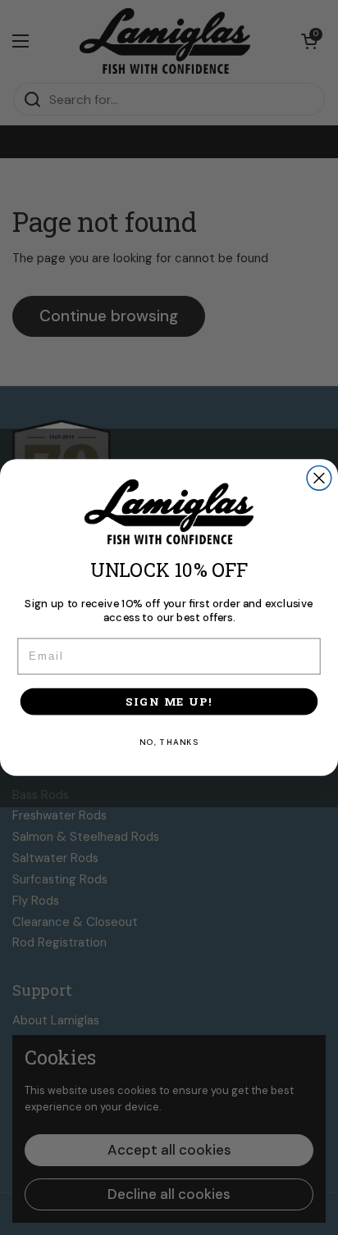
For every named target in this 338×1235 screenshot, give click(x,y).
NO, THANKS (169, 742)
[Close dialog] (319, 477)
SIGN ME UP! (169, 701)
